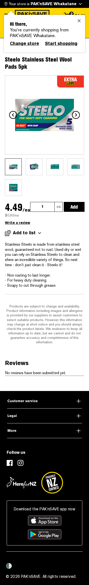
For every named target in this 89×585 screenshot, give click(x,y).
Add (74, 207)
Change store (24, 43)
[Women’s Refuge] (9, 566)
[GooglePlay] (44, 534)
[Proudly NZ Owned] (52, 483)
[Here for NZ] (21, 482)
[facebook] (10, 463)
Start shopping (61, 43)
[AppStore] (44, 520)
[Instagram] (20, 463)
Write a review (17, 223)
